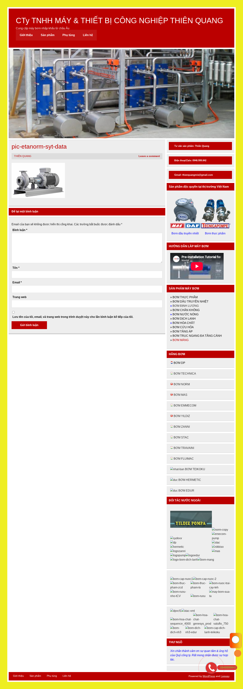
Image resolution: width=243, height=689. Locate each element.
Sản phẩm (47, 35)
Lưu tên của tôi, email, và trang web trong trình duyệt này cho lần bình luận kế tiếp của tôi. (72, 317)
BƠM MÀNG (181, 340)
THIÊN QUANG (22, 156)
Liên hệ (88, 35)
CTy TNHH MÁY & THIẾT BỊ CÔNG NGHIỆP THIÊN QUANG (119, 20)
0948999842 (228, 667)
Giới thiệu (26, 35)
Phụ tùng (68, 35)
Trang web (19, 297)
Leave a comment (149, 156)
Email (17, 282)
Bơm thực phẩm (215, 233)
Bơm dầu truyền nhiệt (185, 233)
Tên (15, 267)
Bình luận (19, 230)
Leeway (225, 676)
